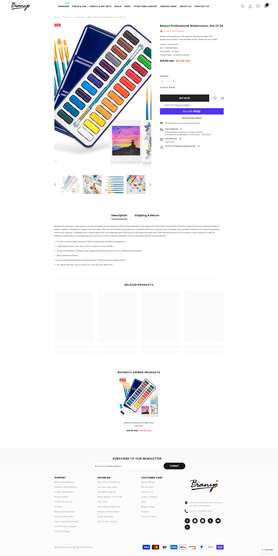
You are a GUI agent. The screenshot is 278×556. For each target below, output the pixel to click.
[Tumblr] (210, 521)
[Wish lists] (258, 6)
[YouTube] (218, 521)
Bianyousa (174, 44)
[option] (102, 96)
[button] (55, 184)
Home (57, 17)
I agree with (169, 105)
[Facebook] (187, 521)
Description (119, 215)
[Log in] (250, 6)
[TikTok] (202, 521)
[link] (215, 98)
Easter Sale (79, 17)
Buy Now (184, 98)
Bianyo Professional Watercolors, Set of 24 (139, 424)
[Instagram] (195, 521)
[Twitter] (187, 527)
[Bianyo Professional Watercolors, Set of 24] (139, 398)
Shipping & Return (147, 215)
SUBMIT (174, 466)
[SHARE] (221, 98)
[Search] (243, 6)
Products (67, 17)
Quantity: (164, 76)
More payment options (192, 118)
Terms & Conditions (182, 105)
